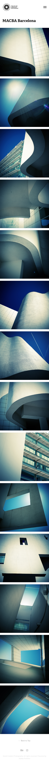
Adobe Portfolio (24, 758)
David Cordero (8, 756)
